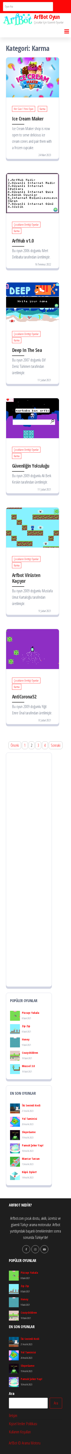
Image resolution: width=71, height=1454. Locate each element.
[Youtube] (44, 1249)
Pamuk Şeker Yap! (32, 1145)
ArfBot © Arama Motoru (24, 1443)
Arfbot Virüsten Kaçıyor (26, 578)
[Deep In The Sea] (32, 302)
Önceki (15, 745)
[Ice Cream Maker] (32, 77)
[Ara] (61, 6)
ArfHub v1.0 (23, 240)
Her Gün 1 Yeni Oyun (23, 109)
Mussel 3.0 (28, 1066)
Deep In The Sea (27, 350)
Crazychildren (30, 1053)
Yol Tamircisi (29, 1119)
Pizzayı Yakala (30, 1013)
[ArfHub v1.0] (32, 192)
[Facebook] (26, 1249)
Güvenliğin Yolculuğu (30, 465)
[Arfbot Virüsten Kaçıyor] (32, 527)
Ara (11, 1393)
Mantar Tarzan (31, 1159)
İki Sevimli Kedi (31, 1105)
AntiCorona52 (24, 696)
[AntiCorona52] (32, 648)
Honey (26, 1039)
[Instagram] (35, 1249)
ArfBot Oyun (47, 16)
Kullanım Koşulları (20, 1432)
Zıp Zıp (26, 1026)
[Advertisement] (29, 870)
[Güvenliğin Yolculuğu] (32, 417)
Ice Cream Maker (27, 118)
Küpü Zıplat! (29, 1172)
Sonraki (55, 745)
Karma (42, 109)
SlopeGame (29, 1132)
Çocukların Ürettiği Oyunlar (26, 224)
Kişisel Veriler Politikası (23, 1423)
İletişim (13, 1415)
